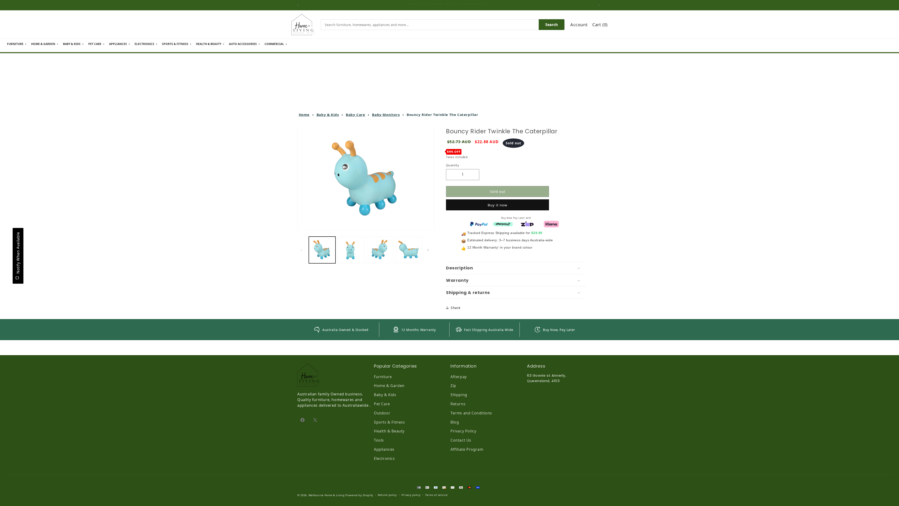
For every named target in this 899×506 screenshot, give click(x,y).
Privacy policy (411, 495)
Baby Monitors (386, 114)
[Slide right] (429, 250)
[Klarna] (551, 223)
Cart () (600, 24)
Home (304, 114)
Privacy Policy (463, 431)
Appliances (384, 449)
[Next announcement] (600, 5)
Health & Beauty (389, 431)
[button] (516, 268)
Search (551, 24)
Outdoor (382, 413)
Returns (457, 403)
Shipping (458, 394)
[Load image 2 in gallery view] (351, 250)
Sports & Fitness (389, 422)
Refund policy (387, 495)
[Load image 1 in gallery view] (322, 250)
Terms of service (436, 495)
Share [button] (456, 307)
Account (579, 24)
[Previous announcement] (299, 5)
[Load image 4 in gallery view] (409, 250)
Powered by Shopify (359, 495)
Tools (379, 440)
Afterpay (458, 376)
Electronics (384, 458)
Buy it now (497, 205)
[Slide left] (302, 250)
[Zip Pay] (527, 223)
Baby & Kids (328, 114)
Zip (453, 385)
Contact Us (460, 440)
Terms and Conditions (471, 413)
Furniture (383, 376)
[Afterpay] (502, 223)
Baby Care (355, 114)
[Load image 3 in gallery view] (380, 250)
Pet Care (382, 403)
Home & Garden (389, 385)
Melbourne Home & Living (327, 495)
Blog (454, 422)
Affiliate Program (466, 449)
